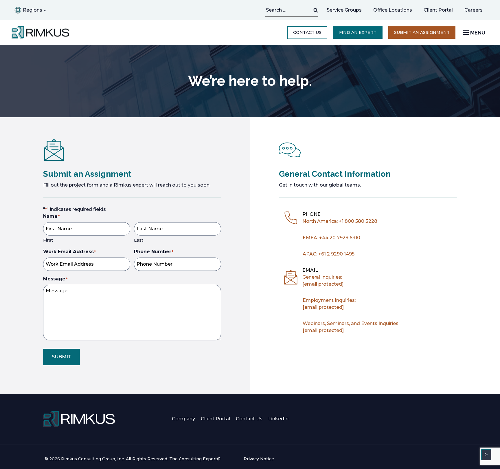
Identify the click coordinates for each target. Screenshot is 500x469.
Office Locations (392, 10)
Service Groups (344, 10)
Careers (473, 10)
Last (138, 240)
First (48, 240)
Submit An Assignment (422, 32)
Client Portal (438, 10)
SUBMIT (61, 356)
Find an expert (357, 32)
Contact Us (307, 32)
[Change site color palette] (486, 454)
